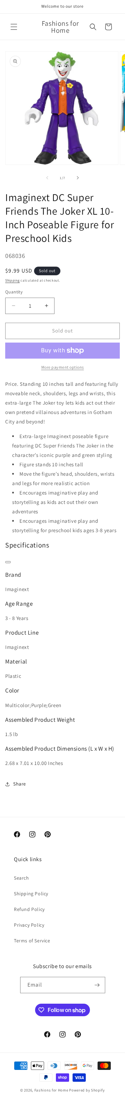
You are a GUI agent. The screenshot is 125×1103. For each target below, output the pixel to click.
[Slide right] (77, 177)
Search (21, 878)
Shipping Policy (31, 893)
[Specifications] (8, 562)
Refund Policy (29, 909)
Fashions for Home (51, 1090)
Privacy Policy (29, 925)
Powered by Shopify (87, 1090)
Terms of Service (32, 940)
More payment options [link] (62, 367)
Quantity (14, 292)
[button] (14, 27)
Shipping (12, 280)
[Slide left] (47, 177)
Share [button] (19, 784)
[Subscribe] (97, 985)
